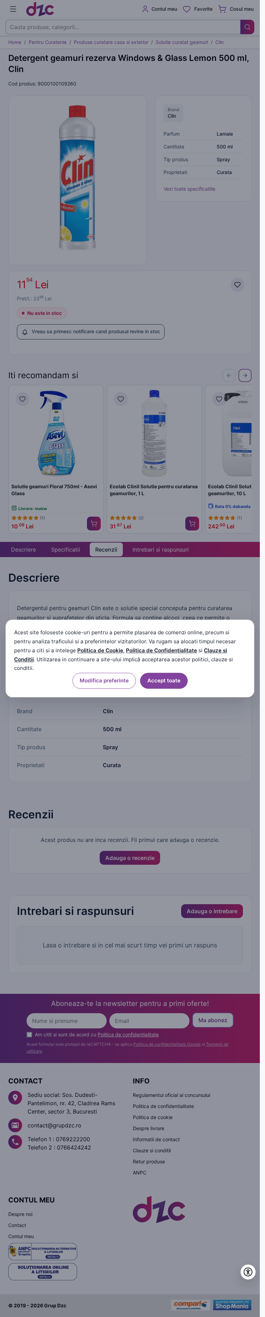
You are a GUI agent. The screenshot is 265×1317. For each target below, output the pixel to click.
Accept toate (163, 680)
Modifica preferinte (104, 680)
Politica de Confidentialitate (161, 650)
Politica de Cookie (100, 650)
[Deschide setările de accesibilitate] (248, 1272)
